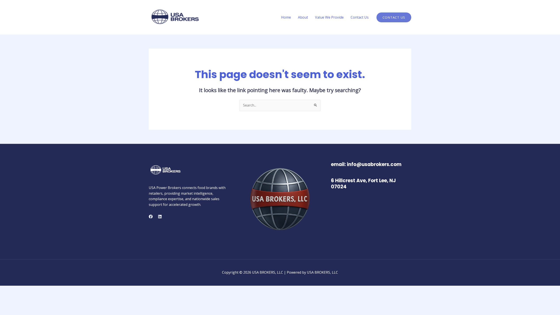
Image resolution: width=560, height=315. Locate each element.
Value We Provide (329, 17)
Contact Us (360, 17)
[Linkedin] (160, 217)
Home (286, 17)
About (303, 17)
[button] (393, 17)
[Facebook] (151, 217)
